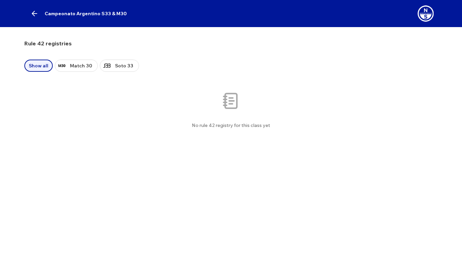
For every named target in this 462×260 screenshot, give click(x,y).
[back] (34, 13)
